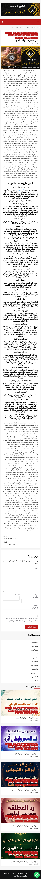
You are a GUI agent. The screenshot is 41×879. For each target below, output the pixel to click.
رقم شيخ (11, 485)
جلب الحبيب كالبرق (17, 468)
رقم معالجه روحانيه (14, 489)
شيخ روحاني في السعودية (21, 502)
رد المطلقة (11, 35)
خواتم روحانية (34, 35)
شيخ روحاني (35, 37)
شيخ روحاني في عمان (18, 504)
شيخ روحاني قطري (15, 506)
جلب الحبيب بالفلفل (24, 451)
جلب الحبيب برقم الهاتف (29, 457)
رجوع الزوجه (19, 35)
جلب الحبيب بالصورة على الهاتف (14, 448)
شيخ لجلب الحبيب (15, 521)
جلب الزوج (15, 476)
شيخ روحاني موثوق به (18, 517)
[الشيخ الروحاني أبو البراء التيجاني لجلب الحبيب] (20, 846)
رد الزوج (19, 483)
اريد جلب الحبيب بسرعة (13, 423)
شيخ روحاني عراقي (19, 498)
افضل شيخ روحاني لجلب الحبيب (22, 429)
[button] (38, 21)
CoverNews (6, 873)
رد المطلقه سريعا (18, 485)
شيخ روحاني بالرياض (24, 491)
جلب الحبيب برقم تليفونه (15, 457)
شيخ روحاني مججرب (13, 510)
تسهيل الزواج (25, 32)
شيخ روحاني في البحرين (13, 500)
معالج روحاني (19, 37)
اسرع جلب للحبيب (26, 425)
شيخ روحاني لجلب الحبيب (29, 508)
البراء (19, 190)
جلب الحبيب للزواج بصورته (27, 472)
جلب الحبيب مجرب (14, 472)
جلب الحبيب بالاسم (29, 442)
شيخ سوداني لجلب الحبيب (27, 521)
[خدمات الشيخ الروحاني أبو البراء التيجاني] (20, 703)
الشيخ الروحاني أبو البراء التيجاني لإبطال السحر (24, 754)
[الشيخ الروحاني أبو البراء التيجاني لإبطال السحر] (20, 738)
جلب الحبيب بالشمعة (13, 444)
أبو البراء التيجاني (33, 43)
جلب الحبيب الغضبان (29, 440)
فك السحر (27, 37)
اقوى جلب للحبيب (15, 431)
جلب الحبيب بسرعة (12, 459)
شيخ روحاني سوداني (18, 495)
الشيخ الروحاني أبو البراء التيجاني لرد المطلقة (25, 826)
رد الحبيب (24, 483)
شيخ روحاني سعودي (29, 495)
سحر (7, 489)
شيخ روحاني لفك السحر (14, 508)
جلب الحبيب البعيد (30, 438)
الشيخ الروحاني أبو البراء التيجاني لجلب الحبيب (24, 862)
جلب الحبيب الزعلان (18, 438)
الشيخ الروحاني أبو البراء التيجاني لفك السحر (25, 790)
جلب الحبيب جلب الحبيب (13, 463)
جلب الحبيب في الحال (23, 465)
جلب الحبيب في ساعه (29, 468)
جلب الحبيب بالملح (30, 455)
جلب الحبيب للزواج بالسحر (27, 470)
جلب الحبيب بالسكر (24, 444)
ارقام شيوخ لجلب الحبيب (27, 423)
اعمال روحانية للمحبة (14, 427)
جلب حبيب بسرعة (14, 480)
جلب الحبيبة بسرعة (13, 474)
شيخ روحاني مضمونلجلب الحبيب (25, 515)
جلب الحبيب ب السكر (18, 440)
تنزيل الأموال (17, 32)
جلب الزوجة (31, 480)
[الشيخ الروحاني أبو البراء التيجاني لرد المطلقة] (20, 810)
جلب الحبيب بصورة (25, 461)
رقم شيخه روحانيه (25, 489)
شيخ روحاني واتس (30, 519)
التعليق (35, 568)
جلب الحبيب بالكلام (17, 453)
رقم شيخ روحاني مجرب (15, 487)
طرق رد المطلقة (30, 523)
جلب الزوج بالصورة (30, 478)
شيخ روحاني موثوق (29, 517)
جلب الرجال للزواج (23, 476)
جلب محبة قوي (31, 483)
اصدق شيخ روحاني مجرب (27, 427)
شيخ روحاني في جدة (29, 504)
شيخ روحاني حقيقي (25, 493)
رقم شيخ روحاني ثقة (28, 487)
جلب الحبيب (9, 32)
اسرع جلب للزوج (16, 425)
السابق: (11, 537)
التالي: (10, 543)
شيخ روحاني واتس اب (19, 519)
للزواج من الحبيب (14, 523)
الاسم (17, 594)
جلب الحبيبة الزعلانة (24, 474)
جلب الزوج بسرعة (19, 478)
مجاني (8, 523)
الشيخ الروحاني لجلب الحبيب (18, 433)
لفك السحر (23, 523)
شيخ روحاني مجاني (24, 510)
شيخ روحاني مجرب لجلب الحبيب (21, 512)
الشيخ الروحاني (34, 32)
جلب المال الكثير (23, 480)
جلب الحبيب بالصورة (25, 446)
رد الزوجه (13, 483)
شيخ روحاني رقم (15, 493)
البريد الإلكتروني (34, 596)
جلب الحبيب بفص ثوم (14, 461)
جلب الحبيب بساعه (23, 459)
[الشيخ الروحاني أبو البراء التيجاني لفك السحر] (20, 774)
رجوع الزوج (26, 35)
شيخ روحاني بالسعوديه (12, 491)
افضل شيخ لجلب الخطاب (27, 431)
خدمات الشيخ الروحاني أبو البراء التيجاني (26, 718)
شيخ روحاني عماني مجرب (27, 500)
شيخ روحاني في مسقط (27, 506)
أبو (23, 190)
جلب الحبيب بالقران (13, 451)
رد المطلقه (27, 485)
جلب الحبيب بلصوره (25, 463)
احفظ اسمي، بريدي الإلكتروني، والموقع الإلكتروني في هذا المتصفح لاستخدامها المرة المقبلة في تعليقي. (21, 619)
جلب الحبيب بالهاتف (19, 455)
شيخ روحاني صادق (30, 498)
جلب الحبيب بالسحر (18, 442)
